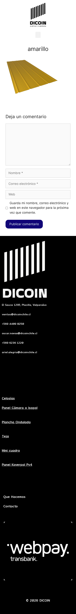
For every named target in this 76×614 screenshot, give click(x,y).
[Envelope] (21, 589)
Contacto (10, 506)
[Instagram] (55, 589)
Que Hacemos (14, 496)
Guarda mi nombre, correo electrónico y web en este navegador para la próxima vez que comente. (39, 207)
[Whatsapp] (44, 589)
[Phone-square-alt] (32, 589)
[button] (38, 35)
